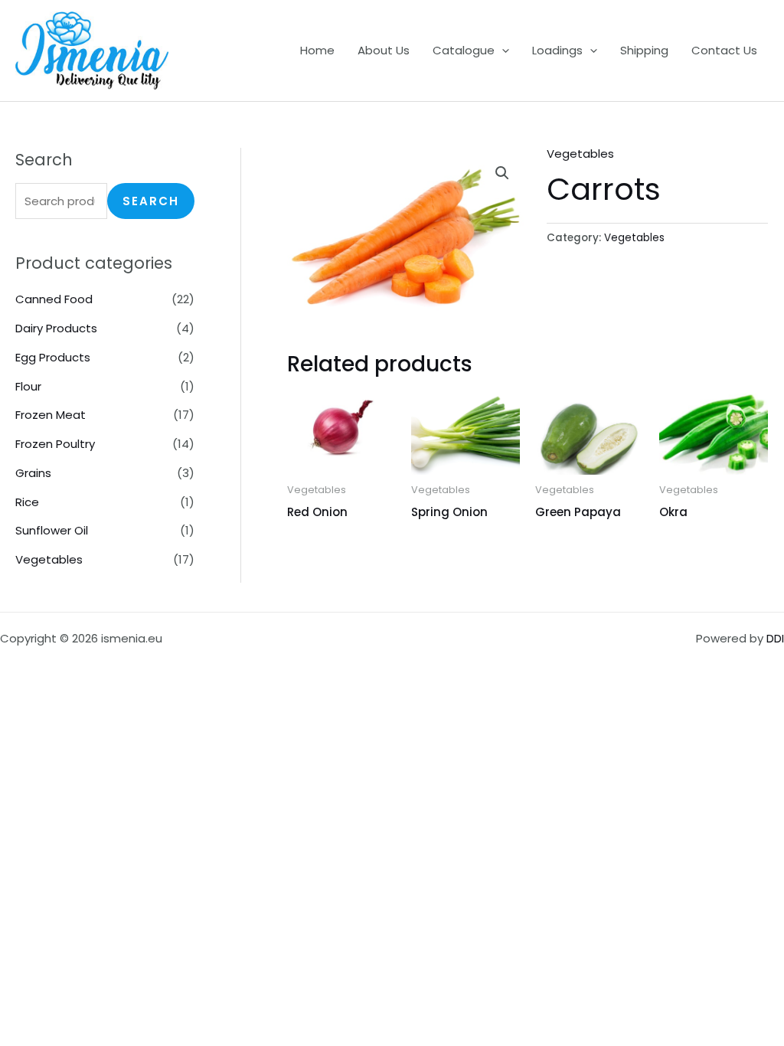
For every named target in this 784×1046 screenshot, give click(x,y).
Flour (28, 386)
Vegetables (49, 559)
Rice (27, 502)
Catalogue (464, 50)
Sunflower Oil (51, 530)
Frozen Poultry (55, 444)
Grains (33, 473)
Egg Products (52, 357)
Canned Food (54, 299)
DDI (775, 638)
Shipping (644, 50)
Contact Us (724, 50)
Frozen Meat (50, 415)
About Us (384, 50)
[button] (502, 50)
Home (317, 50)
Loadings (557, 50)
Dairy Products (56, 328)
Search (150, 201)
